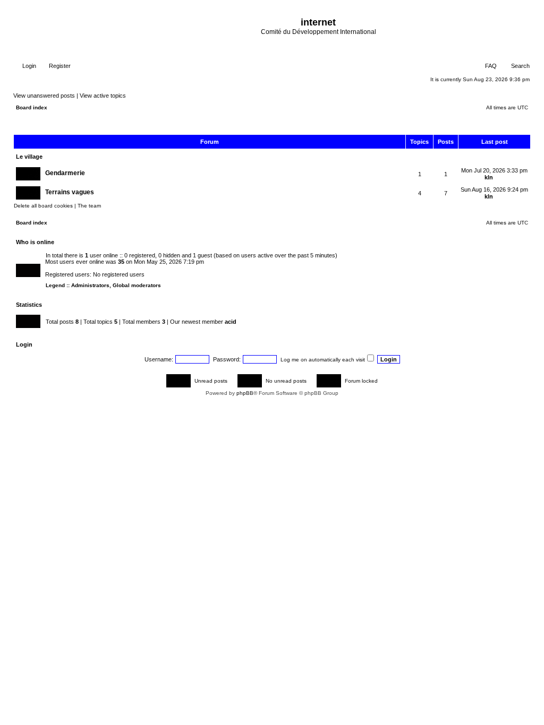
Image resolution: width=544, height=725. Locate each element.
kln (488, 177)
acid (230, 321)
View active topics (103, 95)
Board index (31, 107)
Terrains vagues (69, 192)
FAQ (490, 66)
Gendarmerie (65, 173)
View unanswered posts (44, 95)
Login (28, 66)
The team (89, 206)
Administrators (90, 285)
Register (59, 66)
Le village (29, 156)
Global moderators (137, 285)
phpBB (244, 393)
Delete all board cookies (43, 206)
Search (519, 66)
